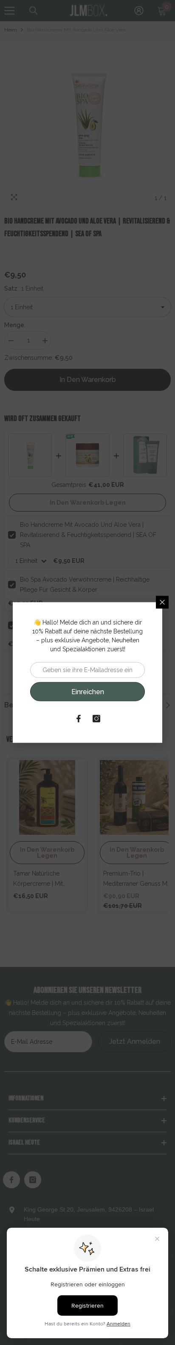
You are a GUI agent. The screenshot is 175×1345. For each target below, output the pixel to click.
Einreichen (87, 691)
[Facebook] (79, 719)
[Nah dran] (162, 602)
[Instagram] (96, 719)
